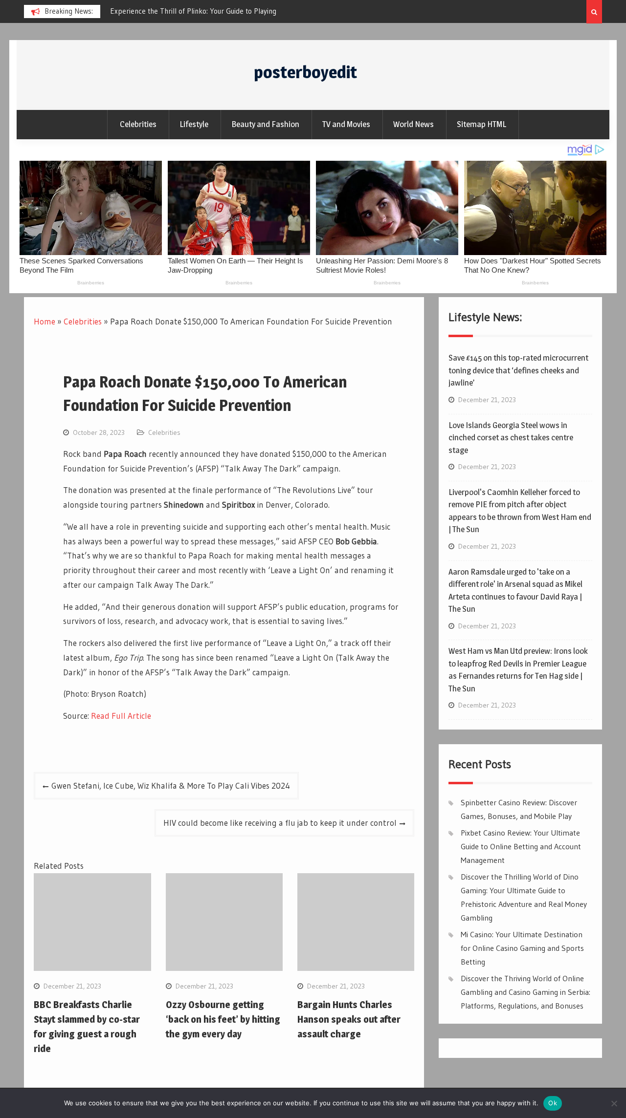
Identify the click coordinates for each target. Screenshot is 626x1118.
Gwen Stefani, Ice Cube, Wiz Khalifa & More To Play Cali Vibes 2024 (170, 785)
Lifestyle (193, 124)
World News (413, 124)
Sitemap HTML (481, 124)
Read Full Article (121, 715)
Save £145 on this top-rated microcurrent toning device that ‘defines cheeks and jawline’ (518, 370)
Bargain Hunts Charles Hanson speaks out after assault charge (349, 1019)
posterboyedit (305, 72)
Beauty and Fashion (265, 124)
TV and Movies (346, 124)
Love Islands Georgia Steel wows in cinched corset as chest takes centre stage (510, 437)
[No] (614, 1103)
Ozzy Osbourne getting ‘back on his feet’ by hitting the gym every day (223, 1019)
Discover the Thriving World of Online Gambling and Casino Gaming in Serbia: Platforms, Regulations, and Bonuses (525, 991)
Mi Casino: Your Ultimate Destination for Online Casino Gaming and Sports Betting (522, 948)
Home (44, 321)
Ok (552, 1103)
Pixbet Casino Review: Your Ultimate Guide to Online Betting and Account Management (521, 846)
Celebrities (138, 124)
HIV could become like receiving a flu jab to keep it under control (280, 822)
